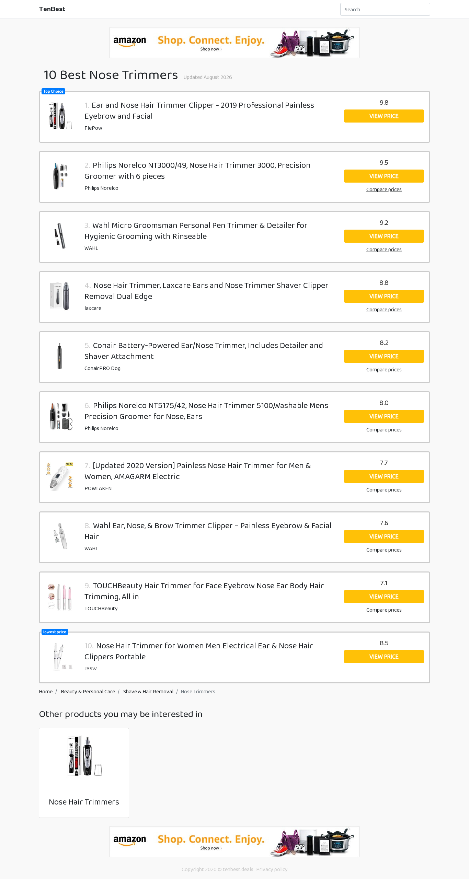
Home (46, 691)
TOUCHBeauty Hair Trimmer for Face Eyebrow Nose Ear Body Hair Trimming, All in (204, 590)
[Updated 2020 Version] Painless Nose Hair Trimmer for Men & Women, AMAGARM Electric (197, 470)
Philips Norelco (101, 188)
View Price (384, 116)
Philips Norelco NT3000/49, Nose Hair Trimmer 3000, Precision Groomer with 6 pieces (197, 170)
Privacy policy (272, 869)
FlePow (93, 128)
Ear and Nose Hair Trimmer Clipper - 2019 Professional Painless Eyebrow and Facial (199, 110)
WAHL (91, 248)
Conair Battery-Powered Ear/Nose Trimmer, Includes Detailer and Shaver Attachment (203, 350)
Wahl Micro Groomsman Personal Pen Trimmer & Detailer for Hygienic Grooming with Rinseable (196, 230)
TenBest (52, 8)
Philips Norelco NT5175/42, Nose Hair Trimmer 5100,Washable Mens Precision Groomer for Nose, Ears (206, 410)
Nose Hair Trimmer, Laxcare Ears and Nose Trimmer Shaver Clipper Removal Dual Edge (206, 290)
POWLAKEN (98, 488)
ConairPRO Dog (102, 368)
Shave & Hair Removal (148, 691)
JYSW (90, 668)
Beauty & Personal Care (88, 691)
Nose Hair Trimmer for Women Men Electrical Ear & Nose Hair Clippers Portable (198, 650)
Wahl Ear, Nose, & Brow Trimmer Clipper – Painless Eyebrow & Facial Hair (208, 530)
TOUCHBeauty (101, 608)
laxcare (92, 308)
